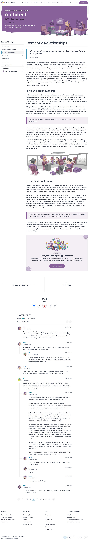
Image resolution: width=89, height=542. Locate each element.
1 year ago (69, 467)
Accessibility (22, 536)
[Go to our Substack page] (69, 537)
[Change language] (73, 2)
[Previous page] (18, 499)
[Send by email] (50, 306)
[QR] (55, 306)
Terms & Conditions (5, 536)
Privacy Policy (15, 536)
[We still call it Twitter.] (39, 306)
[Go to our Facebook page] (73, 537)
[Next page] (53, 499)
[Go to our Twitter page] (81, 537)
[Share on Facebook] (34, 306)
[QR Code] (86, 537)
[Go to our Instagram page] (77, 537)
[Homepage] (8, 2)
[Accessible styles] (65, 537)
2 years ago (69, 327)
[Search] (71, 2)
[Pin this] (44, 306)
